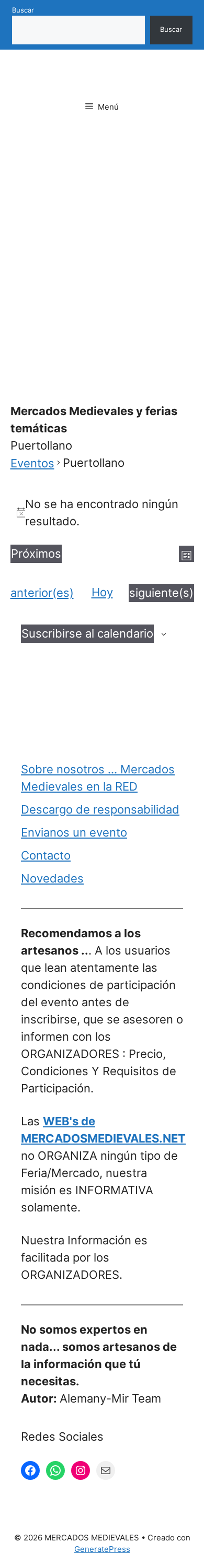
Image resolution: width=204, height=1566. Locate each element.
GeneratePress (102, 1549)
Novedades (52, 878)
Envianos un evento (74, 832)
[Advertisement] (102, 244)
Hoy (102, 592)
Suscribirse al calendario (87, 633)
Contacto (46, 855)
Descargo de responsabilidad (100, 809)
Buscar (23, 10)
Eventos (32, 463)
